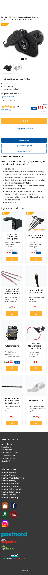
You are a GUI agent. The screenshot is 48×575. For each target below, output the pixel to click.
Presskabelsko (36, 401)
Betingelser (6, 449)
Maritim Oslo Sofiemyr (11, 492)
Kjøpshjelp (6, 447)
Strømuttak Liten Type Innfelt (36, 236)
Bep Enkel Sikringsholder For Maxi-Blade (36, 346)
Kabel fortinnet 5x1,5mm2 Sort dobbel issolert (12, 400)
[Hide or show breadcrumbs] (36, 19)
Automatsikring (12, 346)
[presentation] (4, 43)
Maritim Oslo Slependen (12, 489)
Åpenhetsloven (8, 455)
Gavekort (5, 461)
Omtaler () (6, 109)
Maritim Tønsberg (9, 497)
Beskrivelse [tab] (24, 140)
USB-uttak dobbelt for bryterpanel (12, 236)
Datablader (6, 444)
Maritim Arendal (8, 472)
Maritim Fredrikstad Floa (12, 478)
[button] (22, 59)
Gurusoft (24, 570)
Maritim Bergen (8, 475)
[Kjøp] (12, 259)
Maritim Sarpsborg (10, 486)
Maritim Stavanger (9, 494)
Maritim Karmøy (8, 480)
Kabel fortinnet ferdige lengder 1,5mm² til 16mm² (12, 291)
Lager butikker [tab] (24, 151)
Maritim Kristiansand (10, 483)
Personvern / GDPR (10, 452)
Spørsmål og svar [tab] (24, 145)
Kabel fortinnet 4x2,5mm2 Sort (36, 291)
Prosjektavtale (8, 458)
